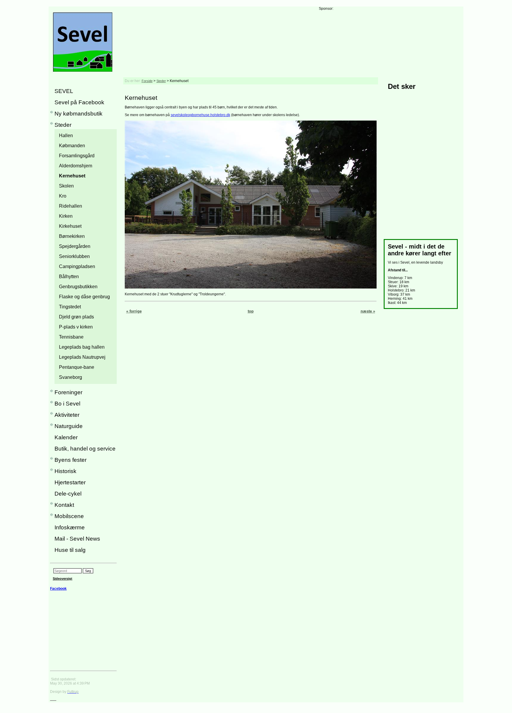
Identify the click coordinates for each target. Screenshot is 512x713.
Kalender (66, 437)
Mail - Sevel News (77, 539)
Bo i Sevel (67, 403)
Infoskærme (70, 527)
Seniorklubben (74, 256)
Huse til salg (70, 550)
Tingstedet (70, 306)
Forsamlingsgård (77, 155)
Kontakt (64, 505)
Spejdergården (74, 246)
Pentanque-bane (76, 367)
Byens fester (71, 460)
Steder (63, 125)
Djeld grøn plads (76, 316)
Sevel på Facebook (79, 102)
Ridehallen (70, 206)
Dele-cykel (68, 494)
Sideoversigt (62, 578)
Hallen (66, 135)
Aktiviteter (67, 415)
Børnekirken (72, 236)
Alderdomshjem (75, 165)
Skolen (66, 185)
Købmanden (72, 145)
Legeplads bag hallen (82, 347)
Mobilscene (69, 516)
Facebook (58, 589)
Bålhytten (69, 276)
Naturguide (69, 426)
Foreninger (68, 392)
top (251, 311)
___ (53, 699)
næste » (368, 311)
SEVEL (64, 91)
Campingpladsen (77, 266)
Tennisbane (71, 336)
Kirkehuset (70, 226)
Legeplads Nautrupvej (82, 357)
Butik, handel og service (85, 449)
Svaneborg (70, 377)
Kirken (66, 216)
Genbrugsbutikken (78, 286)
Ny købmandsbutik (79, 113)
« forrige (134, 311)
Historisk (65, 471)
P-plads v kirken (76, 326)
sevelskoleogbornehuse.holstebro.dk (200, 115)
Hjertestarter (70, 482)
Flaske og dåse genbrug (84, 296)
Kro (62, 195)
